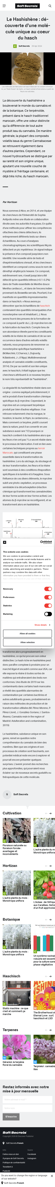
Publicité (6, 1171)
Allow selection (27, 642)
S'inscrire (11, 1117)
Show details (41, 625)
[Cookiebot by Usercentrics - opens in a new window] (40, 542)
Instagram (32, 1158)
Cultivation (12, 813)
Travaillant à (8, 1167)
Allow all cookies (27, 633)
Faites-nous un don (11, 1154)
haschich (45, 306)
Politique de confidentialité (14, 1163)
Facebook (32, 1154)
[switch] (48, 597)
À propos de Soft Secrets (13, 1158)
